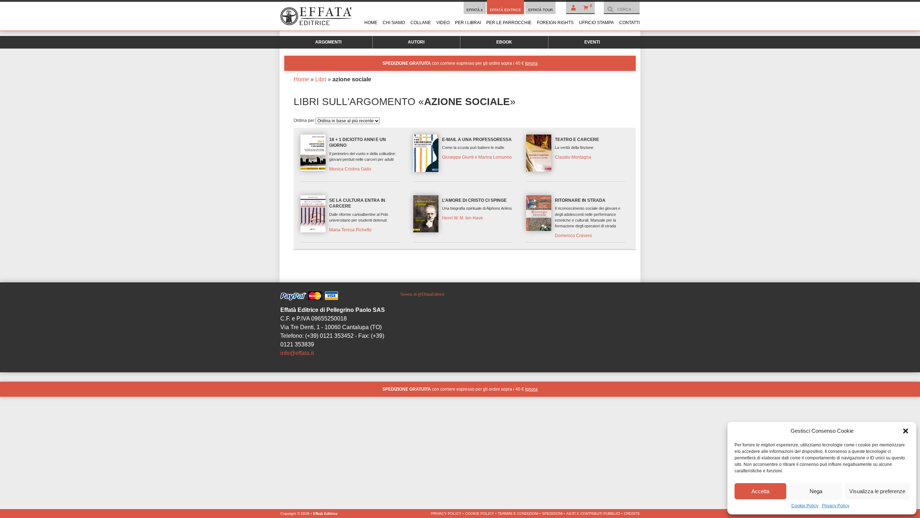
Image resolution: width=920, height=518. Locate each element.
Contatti (629, 22)
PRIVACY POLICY (446, 513)
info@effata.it (297, 353)
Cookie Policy (804, 505)
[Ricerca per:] (622, 9)
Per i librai (468, 22)
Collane (420, 22)
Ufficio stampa (596, 22)
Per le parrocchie (509, 22)
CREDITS (632, 513)
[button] (905, 431)
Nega (816, 491)
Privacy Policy (835, 505)
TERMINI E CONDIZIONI (518, 513)
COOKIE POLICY (479, 513)
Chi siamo (394, 22)
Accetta (760, 491)
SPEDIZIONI (552, 513)
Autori (416, 42)
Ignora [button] (531, 63)
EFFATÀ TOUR (540, 10)
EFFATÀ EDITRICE (505, 10)
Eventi (592, 42)
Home (370, 22)
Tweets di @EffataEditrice (422, 294)
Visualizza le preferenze (877, 491)
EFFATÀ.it (474, 10)
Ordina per (305, 120)
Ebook (504, 42)
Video (443, 22)
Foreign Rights (555, 22)
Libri (320, 79)
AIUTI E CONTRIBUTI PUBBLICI (593, 513)
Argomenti (328, 42)
